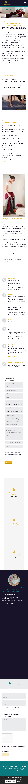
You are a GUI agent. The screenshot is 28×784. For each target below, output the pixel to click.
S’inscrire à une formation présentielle (13, 707)
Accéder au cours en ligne (10, 712)
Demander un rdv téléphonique (11, 714)
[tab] (10, 684)
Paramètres (19, 781)
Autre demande (7, 716)
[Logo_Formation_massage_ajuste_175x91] (11, 3)
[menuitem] (21, 3)
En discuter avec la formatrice (14, 15)
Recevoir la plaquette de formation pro (13, 709)
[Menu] (24, 3)
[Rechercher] (21, 3)
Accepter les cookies (10, 781)
